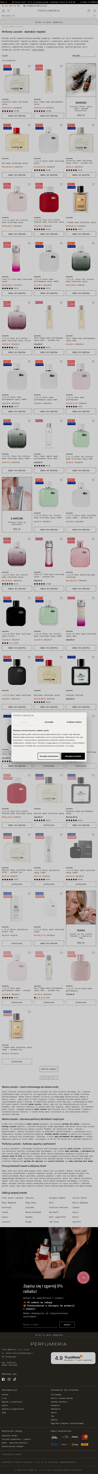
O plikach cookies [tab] (74, 722)
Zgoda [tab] (24, 722)
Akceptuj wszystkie (73, 756)
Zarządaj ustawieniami (49, 756)
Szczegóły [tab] (49, 722)
